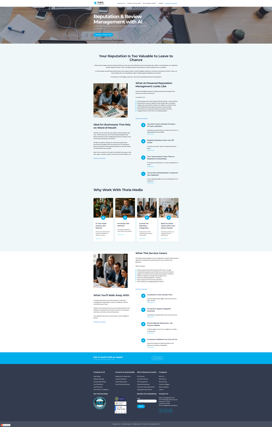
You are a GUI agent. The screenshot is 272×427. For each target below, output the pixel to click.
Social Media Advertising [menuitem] (122, 384)
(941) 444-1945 (166, 403)
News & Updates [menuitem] (164, 387)
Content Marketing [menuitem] (120, 379)
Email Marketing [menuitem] (98, 384)
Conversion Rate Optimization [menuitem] (146, 387)
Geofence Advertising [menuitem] (143, 384)
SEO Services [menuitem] (141, 376)
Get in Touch (157, 358)
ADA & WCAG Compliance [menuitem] (101, 389)
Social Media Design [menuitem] (121, 381)
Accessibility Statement (155, 424)
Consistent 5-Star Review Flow (159, 295)
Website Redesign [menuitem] (99, 379)
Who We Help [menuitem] (163, 381)
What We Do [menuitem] (162, 379)
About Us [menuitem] (161, 376)
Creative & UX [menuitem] (121, 3)
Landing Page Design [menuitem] (100, 381)
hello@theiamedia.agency (170, 405)
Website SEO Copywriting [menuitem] (122, 376)
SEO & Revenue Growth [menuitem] (149, 3)
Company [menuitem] (160, 3)
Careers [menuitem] (161, 389)
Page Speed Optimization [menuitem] (144, 389)
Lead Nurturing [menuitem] (98, 387)
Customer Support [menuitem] (164, 384)
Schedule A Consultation (103, 34)
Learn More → (151, 134)
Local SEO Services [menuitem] (142, 379)
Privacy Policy (145, 424)
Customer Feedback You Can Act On (162, 339)
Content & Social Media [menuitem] (134, 3)
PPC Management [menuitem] (142, 381)
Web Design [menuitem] (97, 376)
